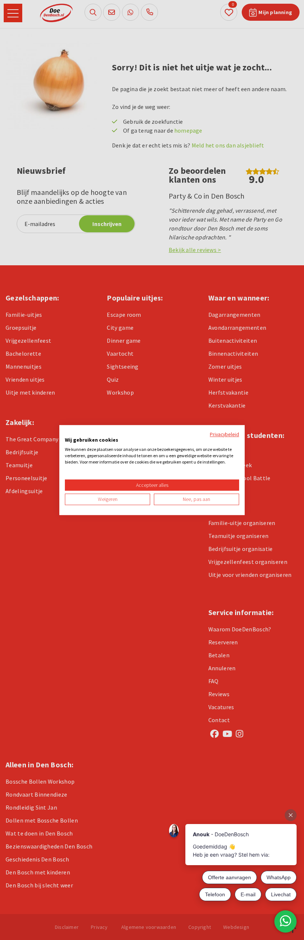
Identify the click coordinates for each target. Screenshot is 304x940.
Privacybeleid (224, 434)
